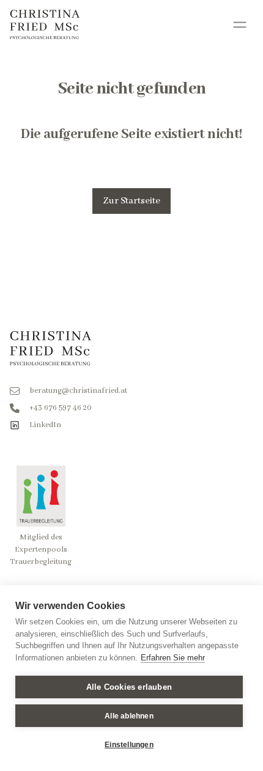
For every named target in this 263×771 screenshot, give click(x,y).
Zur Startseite (131, 200)
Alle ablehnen (129, 716)
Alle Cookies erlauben (129, 687)
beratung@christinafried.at (78, 391)
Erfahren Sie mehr (173, 657)
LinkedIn (45, 425)
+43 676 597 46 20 (60, 408)
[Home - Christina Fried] (45, 24)
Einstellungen (129, 744)
